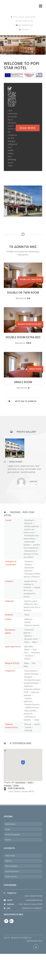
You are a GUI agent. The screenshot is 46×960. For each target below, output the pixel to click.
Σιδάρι (16, 785)
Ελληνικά (25, 29)
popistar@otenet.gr (34, 900)
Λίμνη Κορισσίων (12, 871)
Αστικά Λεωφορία (12, 834)
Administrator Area (34, 941)
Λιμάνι (30, 782)
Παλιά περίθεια (11, 866)
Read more (28, 127)
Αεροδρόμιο (20, 782)
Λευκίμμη (7, 785)
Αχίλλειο (8, 861)
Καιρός (8, 839)
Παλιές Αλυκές (11, 876)
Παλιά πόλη (10, 855)
